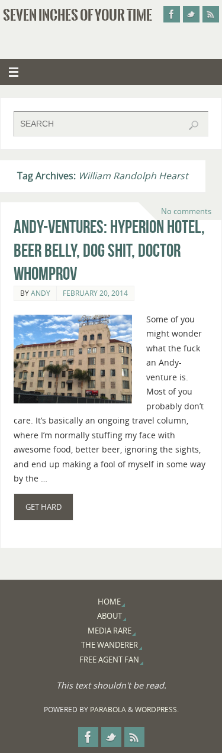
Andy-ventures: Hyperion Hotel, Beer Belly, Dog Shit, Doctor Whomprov (109, 250)
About (109, 615)
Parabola (108, 709)
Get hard (43, 507)
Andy (40, 293)
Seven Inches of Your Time (77, 15)
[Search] (194, 125)
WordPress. (157, 709)
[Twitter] (191, 14)
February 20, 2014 (95, 293)
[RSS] (210, 14)
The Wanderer (109, 644)
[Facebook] (171, 14)
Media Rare (109, 630)
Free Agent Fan (109, 659)
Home (109, 601)
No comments (186, 211)
